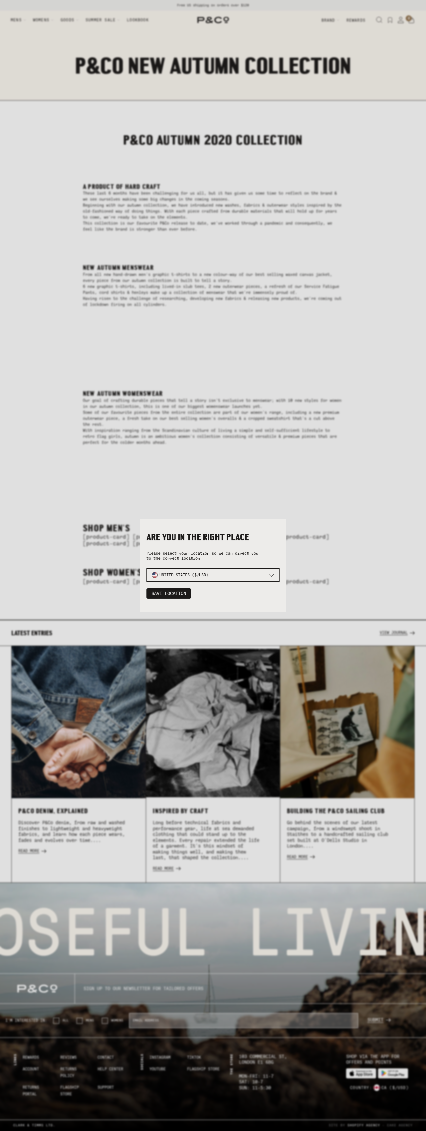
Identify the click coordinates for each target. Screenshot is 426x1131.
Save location (168, 593)
